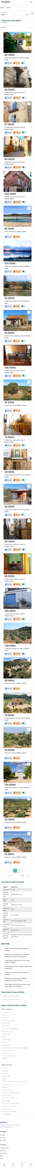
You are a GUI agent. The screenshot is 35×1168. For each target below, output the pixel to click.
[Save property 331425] (29, 347)
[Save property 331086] (29, 381)
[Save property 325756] (29, 451)
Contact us (3, 1153)
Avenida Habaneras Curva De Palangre (15, 1048)
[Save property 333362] (29, 277)
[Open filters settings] (32, 13)
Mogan (4, 1042)
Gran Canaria (6, 1095)
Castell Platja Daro (8, 1050)
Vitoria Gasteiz (7, 1090)
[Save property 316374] (29, 625)
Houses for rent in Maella (10, 999)
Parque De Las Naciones (10, 1103)
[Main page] (8, 2)
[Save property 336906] (29, 208)
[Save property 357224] (29, 34)
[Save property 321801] (29, 555)
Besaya (4, 1015)
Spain (2, 7)
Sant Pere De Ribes (8, 1097)
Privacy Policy (4, 1148)
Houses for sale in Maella (10, 996)
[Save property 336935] (29, 173)
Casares (5, 1012)
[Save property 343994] (29, 138)
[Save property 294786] (29, 764)
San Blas (5, 1017)
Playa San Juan (7, 1031)
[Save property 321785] (29, 590)
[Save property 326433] (29, 416)
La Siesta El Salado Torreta (11, 1092)
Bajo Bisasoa (6, 1045)
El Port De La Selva (8, 1020)
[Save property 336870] (29, 242)
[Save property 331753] (29, 312)
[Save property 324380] (29, 520)
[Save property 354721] (29, 69)
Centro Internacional (9, 1111)
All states (3, 1140)
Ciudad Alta (6, 1034)
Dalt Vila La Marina (8, 1056)
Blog (1, 1156)
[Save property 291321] (29, 798)
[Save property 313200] (29, 694)
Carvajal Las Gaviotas (9, 1106)
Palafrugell (5, 1025)
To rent (2, 1137)
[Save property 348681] (29, 103)
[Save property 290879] (29, 833)
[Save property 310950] (29, 729)
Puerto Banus (6, 1114)
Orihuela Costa (7, 1053)
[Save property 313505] (29, 659)
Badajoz (5, 1058)
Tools (2, 1158)
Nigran (4, 1037)
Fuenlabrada (6, 1039)
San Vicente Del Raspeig (10, 1029)
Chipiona (5, 1071)
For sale (2, 1135)
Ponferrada (6, 1101)
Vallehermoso (6, 1109)
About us (3, 1150)
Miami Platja (6, 1023)
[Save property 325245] (29, 486)
